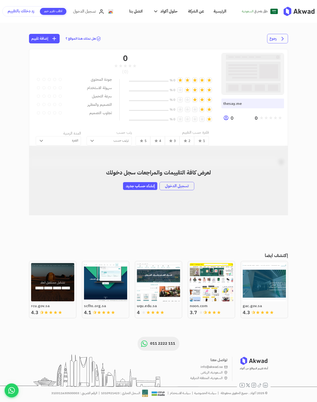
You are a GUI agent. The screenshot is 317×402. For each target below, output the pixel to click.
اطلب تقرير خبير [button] (53, 11)
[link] (299, 11)
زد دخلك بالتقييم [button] (21, 11)
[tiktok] (259, 385)
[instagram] (254, 385)
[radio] (280, 118)
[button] (165, 11)
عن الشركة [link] (196, 11)
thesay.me (232, 103)
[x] (248, 385)
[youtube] (242, 385)
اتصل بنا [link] (135, 11)
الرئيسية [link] (219, 11)
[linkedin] (265, 385)
